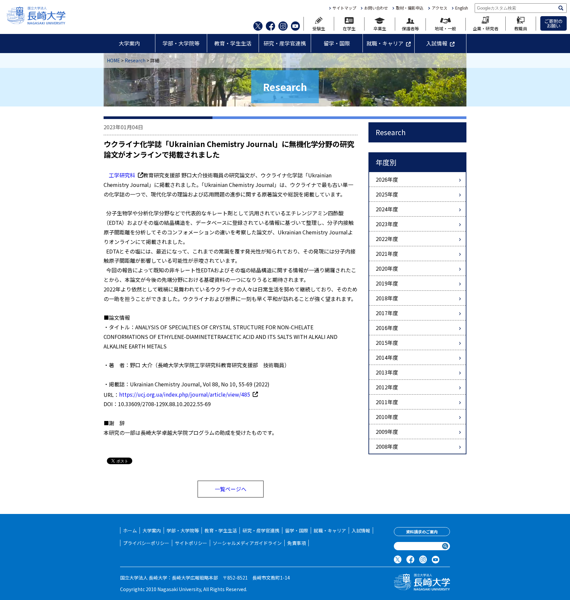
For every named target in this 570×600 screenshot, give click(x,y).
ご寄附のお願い (553, 23)
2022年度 (387, 239)
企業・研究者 (485, 28)
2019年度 (387, 283)
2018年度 (387, 298)
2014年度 (387, 357)
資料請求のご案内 (422, 531)
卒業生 (379, 28)
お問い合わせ (376, 8)
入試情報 (436, 43)
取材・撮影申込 (410, 8)
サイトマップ (344, 8)
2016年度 (387, 328)
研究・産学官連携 (285, 43)
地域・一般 (445, 28)
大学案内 (129, 43)
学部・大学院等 (181, 43)
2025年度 (387, 194)
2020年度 (387, 268)
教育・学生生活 (232, 43)
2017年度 (387, 313)
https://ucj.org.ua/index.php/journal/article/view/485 (184, 394)
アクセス (439, 8)
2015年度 (387, 342)
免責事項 (296, 543)
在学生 (349, 28)
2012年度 (387, 387)
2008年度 (387, 446)
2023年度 (387, 224)
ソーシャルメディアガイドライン (247, 543)
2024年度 (387, 209)
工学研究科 (122, 175)
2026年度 (387, 179)
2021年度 (387, 253)
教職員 (520, 28)
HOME (113, 60)
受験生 (318, 28)
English (461, 8)
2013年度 (387, 372)
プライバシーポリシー (146, 543)
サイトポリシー (191, 543)
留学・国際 (337, 43)
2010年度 (387, 417)
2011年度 (387, 402)
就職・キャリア (384, 43)
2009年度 (387, 431)
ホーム (130, 530)
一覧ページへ (230, 489)
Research (135, 60)
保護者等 (410, 28)
